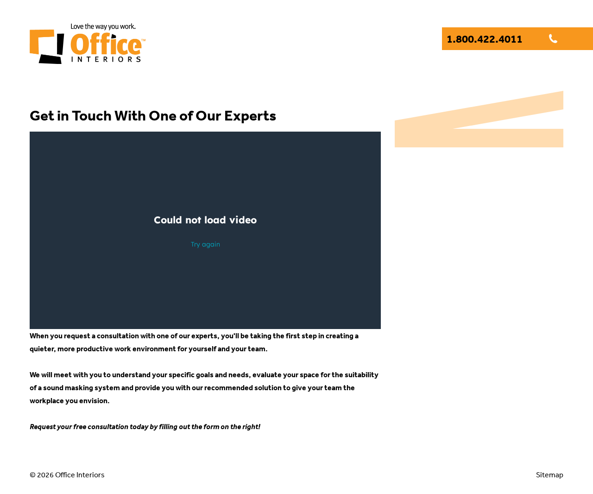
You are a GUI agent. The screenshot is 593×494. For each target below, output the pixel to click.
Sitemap (549, 474)
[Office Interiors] (87, 57)
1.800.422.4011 (485, 38)
